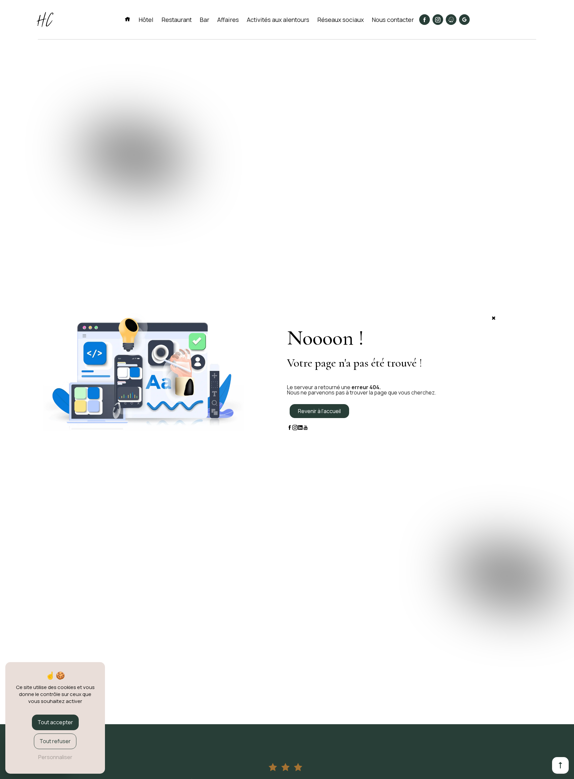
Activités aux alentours (278, 20)
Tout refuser (55, 741)
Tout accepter (55, 722)
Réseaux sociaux (340, 20)
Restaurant (176, 20)
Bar (204, 20)
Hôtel (146, 20)
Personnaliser (55, 757)
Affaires (228, 20)
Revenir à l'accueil (319, 411)
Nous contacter (393, 20)
